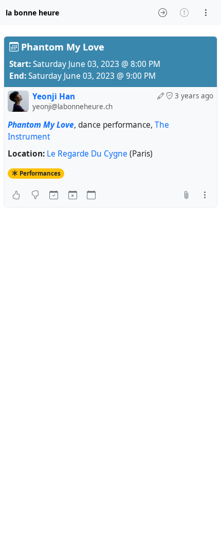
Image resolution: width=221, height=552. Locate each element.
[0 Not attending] (72, 194)
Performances (40, 173)
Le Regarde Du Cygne (87, 153)
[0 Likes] (16, 194)
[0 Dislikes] (35, 194)
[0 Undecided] (91, 194)
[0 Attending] (53, 194)
